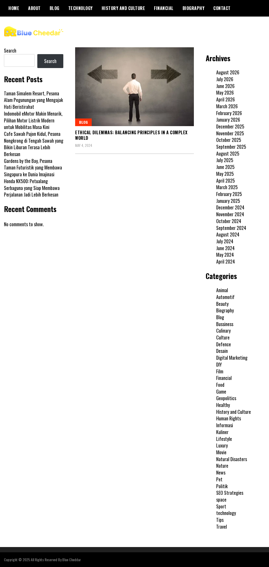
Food (220, 384)
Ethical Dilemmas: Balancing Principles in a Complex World (131, 135)
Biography (194, 8)
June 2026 (225, 86)
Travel (221, 526)
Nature (222, 465)
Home (13, 8)
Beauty (222, 303)
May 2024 (225, 254)
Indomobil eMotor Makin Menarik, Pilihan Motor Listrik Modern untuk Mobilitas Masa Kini (33, 120)
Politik (222, 486)
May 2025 (225, 173)
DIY (219, 364)
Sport (221, 506)
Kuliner (222, 432)
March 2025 (227, 187)
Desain (222, 350)
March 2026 (227, 106)
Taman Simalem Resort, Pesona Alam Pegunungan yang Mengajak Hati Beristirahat (33, 100)
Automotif (225, 296)
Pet (219, 479)
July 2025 (224, 160)
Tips (220, 519)
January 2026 (228, 119)
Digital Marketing (231, 357)
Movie (221, 452)
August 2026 (227, 72)
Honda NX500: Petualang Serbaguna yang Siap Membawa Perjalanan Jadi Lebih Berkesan (32, 188)
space (221, 499)
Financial (164, 8)
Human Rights (228, 418)
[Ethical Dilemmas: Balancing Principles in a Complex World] (134, 86)
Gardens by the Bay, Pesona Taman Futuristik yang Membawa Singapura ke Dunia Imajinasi (33, 167)
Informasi (224, 425)
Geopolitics (226, 398)
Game (221, 391)
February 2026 (229, 113)
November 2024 (230, 214)
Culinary (223, 330)
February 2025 (229, 193)
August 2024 (227, 234)
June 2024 (225, 248)
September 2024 (231, 227)
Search (10, 50)
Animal (222, 290)
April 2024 (225, 261)
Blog (54, 8)
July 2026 (224, 79)
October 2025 (228, 139)
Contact (222, 8)
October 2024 (228, 221)
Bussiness (224, 324)
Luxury (222, 445)
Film (219, 371)
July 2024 (224, 241)
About (34, 8)
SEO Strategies (229, 492)
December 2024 (230, 207)
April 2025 (225, 180)
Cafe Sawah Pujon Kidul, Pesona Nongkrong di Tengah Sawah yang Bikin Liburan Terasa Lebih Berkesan (33, 143)
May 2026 (225, 92)
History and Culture (123, 8)
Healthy (223, 404)
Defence (223, 344)
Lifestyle (224, 438)
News (220, 472)
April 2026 (225, 99)
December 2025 (230, 126)
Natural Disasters (231, 459)
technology (80, 8)
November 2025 (230, 133)
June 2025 (225, 166)
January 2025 (228, 200)
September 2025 (231, 146)
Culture (223, 337)
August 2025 (227, 153)
